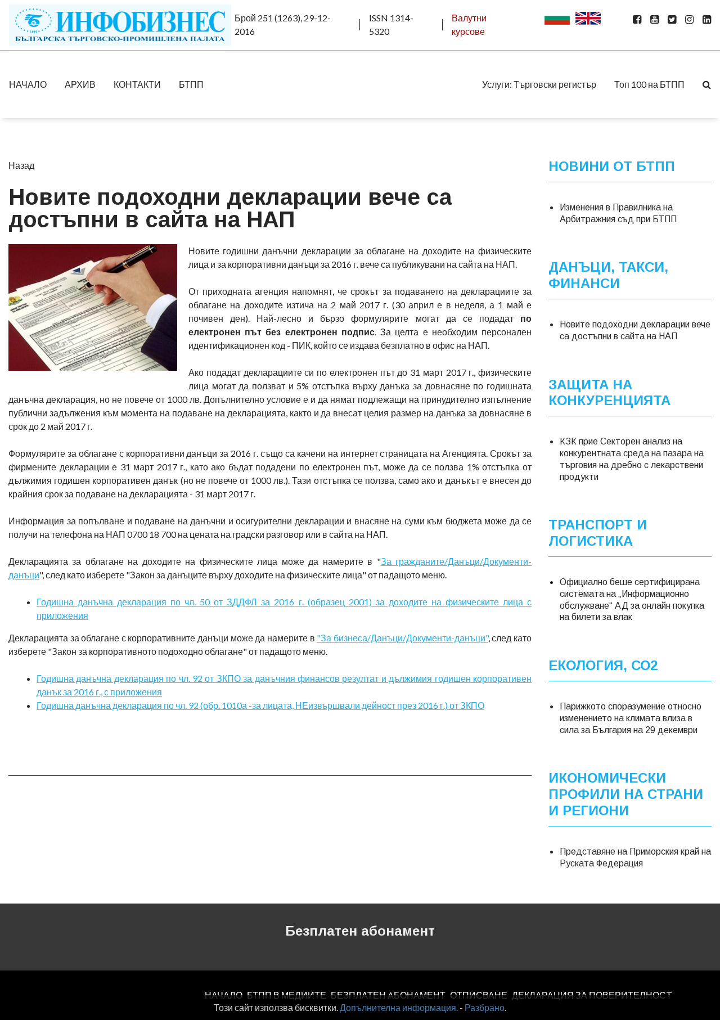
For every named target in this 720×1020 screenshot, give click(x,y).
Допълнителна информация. (399, 1007)
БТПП (191, 84)
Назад (21, 165)
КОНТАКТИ (137, 84)
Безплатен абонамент (360, 930)
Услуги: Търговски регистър (539, 84)
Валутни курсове (469, 24)
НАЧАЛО (28, 84)
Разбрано (485, 1007)
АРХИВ (80, 84)
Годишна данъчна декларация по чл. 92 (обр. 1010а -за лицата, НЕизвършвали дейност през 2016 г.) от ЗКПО (260, 705)
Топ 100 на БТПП (649, 84)
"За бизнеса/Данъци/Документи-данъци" (402, 637)
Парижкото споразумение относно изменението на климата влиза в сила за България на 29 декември (630, 718)
